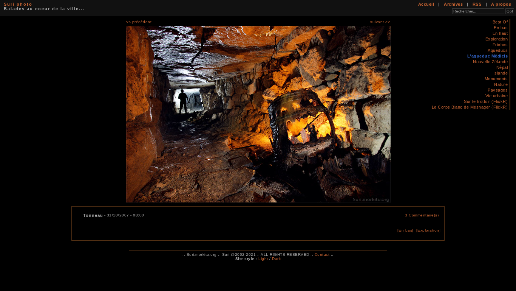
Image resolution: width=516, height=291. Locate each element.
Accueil (426, 4)
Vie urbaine (496, 95)
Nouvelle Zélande (490, 61)
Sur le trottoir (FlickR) (486, 101)
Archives (453, 4)
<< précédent (138, 22)
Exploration (496, 39)
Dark (276, 259)
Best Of (500, 22)
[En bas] (405, 230)
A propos (501, 4)
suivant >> (380, 22)
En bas (501, 27)
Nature (501, 84)
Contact (322, 254)
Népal (502, 67)
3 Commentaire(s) (422, 215)
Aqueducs (498, 50)
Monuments (496, 78)
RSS (477, 4)
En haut (500, 33)
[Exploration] (428, 230)
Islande (500, 73)
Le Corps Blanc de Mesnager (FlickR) (470, 107)
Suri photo (18, 4)
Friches (500, 44)
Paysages (498, 90)
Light (263, 259)
